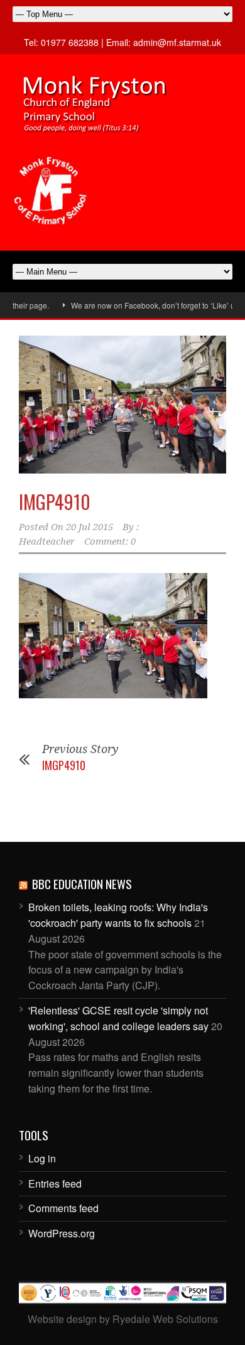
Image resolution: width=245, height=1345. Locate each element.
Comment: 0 (110, 541)
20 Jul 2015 (89, 527)
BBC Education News (82, 883)
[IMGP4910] (122, 405)
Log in (42, 1158)
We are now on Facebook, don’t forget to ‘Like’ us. (146, 305)
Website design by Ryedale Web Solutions (123, 1319)
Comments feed (63, 1208)
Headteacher (47, 541)
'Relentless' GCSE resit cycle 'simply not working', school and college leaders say (118, 1018)
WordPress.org (61, 1233)
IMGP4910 (54, 501)
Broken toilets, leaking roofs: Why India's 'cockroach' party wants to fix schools (118, 915)
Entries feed (55, 1183)
